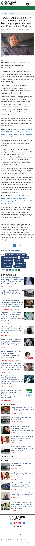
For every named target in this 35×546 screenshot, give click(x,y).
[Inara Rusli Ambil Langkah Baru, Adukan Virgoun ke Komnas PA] (5, 496)
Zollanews (6, 529)
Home (2, 8)
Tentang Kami (5, 539)
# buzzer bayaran (7, 263)
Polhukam (10, 13)
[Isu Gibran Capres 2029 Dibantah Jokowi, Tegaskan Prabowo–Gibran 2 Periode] (5, 440)
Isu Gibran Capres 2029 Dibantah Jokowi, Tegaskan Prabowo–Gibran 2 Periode (22, 438)
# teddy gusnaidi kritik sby (10, 257)
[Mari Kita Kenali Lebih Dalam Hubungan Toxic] (5, 420)
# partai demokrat (19, 266)
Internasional (17, 8)
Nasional (8, 8)
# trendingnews (7, 266)
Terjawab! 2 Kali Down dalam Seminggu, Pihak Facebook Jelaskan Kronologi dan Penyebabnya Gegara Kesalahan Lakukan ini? (12, 316)
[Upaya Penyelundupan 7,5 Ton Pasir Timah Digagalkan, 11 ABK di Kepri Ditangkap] (5, 449)
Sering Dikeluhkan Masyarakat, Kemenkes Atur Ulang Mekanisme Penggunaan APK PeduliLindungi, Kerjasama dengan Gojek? (11, 394)
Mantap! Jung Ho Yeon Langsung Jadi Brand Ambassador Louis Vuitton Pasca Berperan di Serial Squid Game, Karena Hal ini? (12, 379)
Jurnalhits (24, 529)
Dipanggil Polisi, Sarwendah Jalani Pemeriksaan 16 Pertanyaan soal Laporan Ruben (22, 428)
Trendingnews (7, 531)
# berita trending (7, 260)
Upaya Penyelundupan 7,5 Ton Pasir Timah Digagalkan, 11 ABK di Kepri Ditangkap (22, 448)
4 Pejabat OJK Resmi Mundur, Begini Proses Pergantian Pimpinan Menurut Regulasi (21, 485)
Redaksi (12, 539)
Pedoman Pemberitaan (22, 539)
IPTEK (30, 8)
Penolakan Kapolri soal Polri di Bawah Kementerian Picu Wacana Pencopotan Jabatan (22, 409)
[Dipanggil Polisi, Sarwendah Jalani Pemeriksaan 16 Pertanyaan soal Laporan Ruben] (5, 430)
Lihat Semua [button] (17, 534)
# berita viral (19, 260)
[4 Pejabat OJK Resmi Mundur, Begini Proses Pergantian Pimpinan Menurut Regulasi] (5, 486)
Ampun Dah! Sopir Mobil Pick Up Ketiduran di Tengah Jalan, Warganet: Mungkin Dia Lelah (12, 292)
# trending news (20, 263)
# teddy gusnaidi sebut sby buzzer (15, 254)
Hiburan (25, 8)
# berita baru (24, 257)
